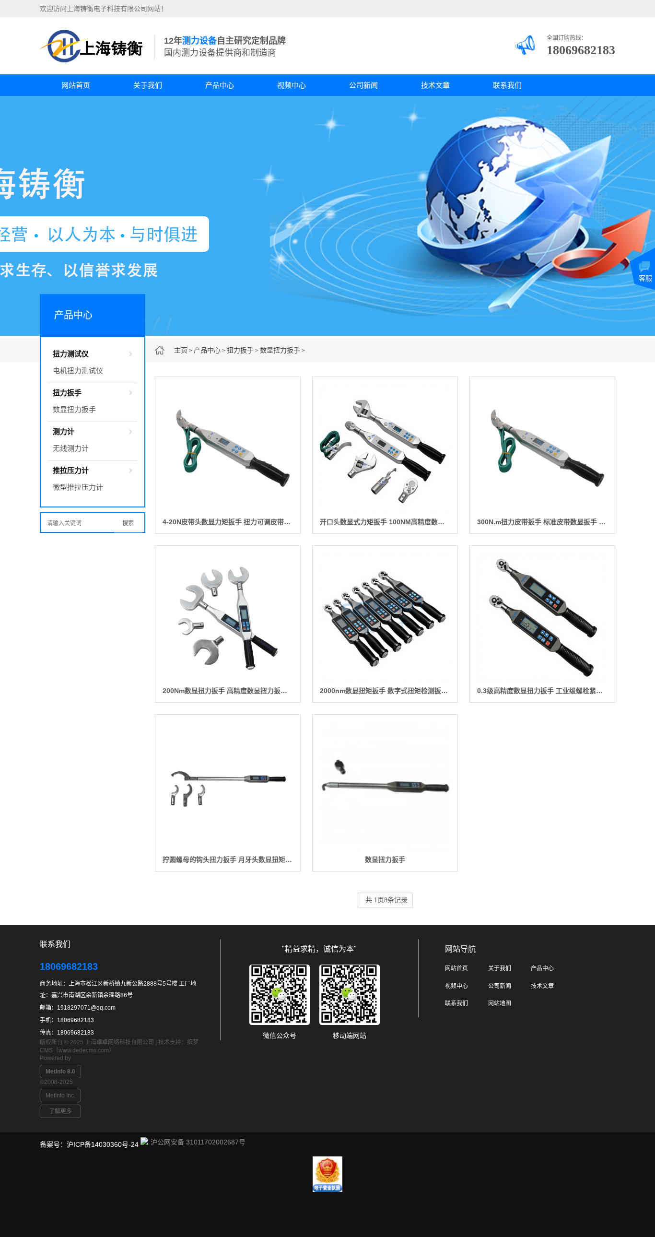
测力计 (63, 431)
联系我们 (507, 85)
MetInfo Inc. (60, 1095)
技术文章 (435, 85)
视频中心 (291, 85)
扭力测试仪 (71, 354)
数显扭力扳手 (280, 350)
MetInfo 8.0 (60, 1071)
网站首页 (75, 85)
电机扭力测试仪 (78, 370)
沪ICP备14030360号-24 (103, 1144)
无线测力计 (71, 448)
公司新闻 (363, 85)
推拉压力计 (71, 470)
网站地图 (499, 1003)
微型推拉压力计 (78, 487)
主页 (180, 350)
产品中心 (219, 85)
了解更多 (60, 1111)
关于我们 (147, 85)
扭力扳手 (240, 350)
